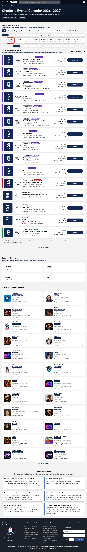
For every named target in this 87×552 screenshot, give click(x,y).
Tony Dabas (25, 207)
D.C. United (36, 59)
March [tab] (54, 35)
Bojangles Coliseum (28, 123)
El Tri (24, 170)
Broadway (47, 46)
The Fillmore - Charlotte (29, 172)
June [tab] (75, 35)
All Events (16, 46)
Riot (24, 84)
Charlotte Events (6, 5)
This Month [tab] (60, 31)
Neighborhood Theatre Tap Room (31, 221)
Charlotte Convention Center (30, 110)
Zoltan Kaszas (27, 71)
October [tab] (19, 35)
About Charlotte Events (10, 538)
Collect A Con (27, 108)
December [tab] (33, 35)
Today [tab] (9, 31)
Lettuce (25, 145)
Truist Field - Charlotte (28, 197)
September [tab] (12, 35)
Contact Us (10, 540)
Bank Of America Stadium (29, 61)
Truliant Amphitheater (28, 160)
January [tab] (40, 35)
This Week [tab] (32, 31)
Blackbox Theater (27, 98)
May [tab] (68, 35)
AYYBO (25, 96)
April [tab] (61, 35)
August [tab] (5, 35)
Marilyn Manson (37, 182)
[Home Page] (9, 2)
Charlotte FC (26, 59)
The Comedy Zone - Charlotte (30, 73)
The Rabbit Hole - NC (28, 86)
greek (24, 219)
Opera (71, 46)
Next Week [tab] (51, 31)
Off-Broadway (57, 46)
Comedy (32, 46)
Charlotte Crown (28, 121)
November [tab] (26, 35)
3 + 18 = (65, 539)
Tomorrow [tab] (23, 31)
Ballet (65, 46)
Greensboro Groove (41, 121)
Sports (39, 46)
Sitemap (41, 548)
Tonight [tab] (16, 31)
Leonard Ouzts (27, 133)
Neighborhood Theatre (29, 147)
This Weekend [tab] (41, 31)
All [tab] (4, 31)
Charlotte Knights (27, 195)
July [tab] (82, 35)
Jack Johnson (27, 158)
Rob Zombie (26, 182)
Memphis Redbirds (41, 195)
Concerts (24, 46)
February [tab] (47, 35)
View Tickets (75, 60)
